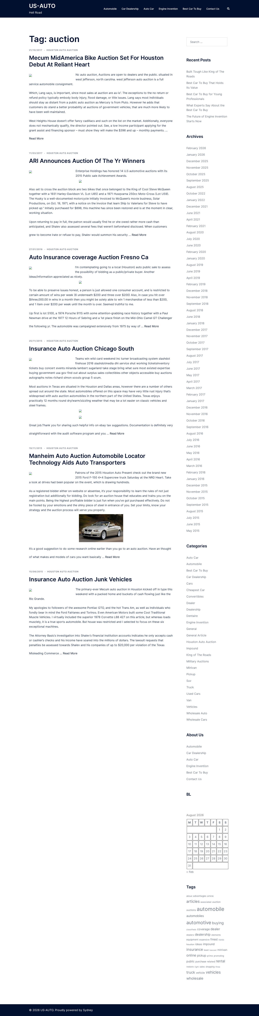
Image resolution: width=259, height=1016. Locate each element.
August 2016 (194, 433)
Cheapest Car (195, 590)
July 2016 (192, 440)
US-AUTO (42, 5)
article (210, 896)
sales (202, 966)
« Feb (190, 872)
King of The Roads (198, 655)
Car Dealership (130, 8)
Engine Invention (168, 8)
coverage (203, 929)
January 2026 (195, 154)
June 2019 (193, 271)
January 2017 (195, 401)
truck (190, 972)
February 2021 (195, 226)
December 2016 (197, 407)
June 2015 (193, 524)
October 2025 (195, 174)
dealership (203, 934)
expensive (204, 939)
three (217, 967)
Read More (36, 138)
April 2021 (193, 219)
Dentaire (192, 616)
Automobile (110, 8)
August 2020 (195, 232)
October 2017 (195, 342)
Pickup (190, 674)
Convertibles (195, 596)
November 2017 (197, 336)
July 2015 (192, 517)
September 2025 (197, 180)
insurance (194, 949)
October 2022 (195, 193)
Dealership (193, 609)
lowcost (213, 950)
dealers (190, 935)
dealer (215, 929)
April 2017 (193, 381)
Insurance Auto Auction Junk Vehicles (80, 579)
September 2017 (197, 349)
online (191, 955)
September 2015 (197, 504)
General (191, 629)
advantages (199, 895)
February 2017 (195, 394)
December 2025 (197, 161)
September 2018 (197, 303)
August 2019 (194, 265)
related (211, 961)
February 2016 (195, 472)
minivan (222, 949)
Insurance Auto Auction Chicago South (81, 348)
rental (220, 961)
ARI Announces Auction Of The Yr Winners (87, 160)
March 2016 (194, 466)
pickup (201, 955)
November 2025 (197, 167)
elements (216, 935)
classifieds (191, 929)
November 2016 (197, 414)
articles (193, 901)
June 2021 (193, 213)
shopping (210, 966)
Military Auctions (197, 661)
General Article (196, 635)
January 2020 (195, 258)
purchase (200, 961)
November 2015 (197, 491)
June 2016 (193, 446)
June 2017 (193, 368)
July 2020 (193, 239)
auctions (191, 910)
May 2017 (192, 375)
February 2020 (196, 252)
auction (216, 901)
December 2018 (197, 290)
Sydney (88, 1010)
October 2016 (195, 420)
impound (209, 944)
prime (210, 955)
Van (188, 700)
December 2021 (197, 206)
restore (190, 966)
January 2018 (195, 323)
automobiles (195, 916)
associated (206, 902)
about (189, 896)
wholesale (194, 978)
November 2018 (197, 297)
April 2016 (193, 459)
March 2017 (194, 388)
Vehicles (191, 706)
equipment (192, 939)
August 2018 (194, 310)
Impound (192, 648)
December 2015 (197, 485)
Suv (188, 680)
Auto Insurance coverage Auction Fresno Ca (88, 257)
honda (221, 940)
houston (190, 944)
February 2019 (195, 284)
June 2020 (193, 245)
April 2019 (193, 278)
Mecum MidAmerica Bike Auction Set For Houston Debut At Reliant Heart (96, 61)
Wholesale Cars (196, 719)
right (197, 967)
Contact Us (212, 8)
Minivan (191, 667)
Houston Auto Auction (62, 50)
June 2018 (193, 316)
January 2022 (195, 200)
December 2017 (196, 329)
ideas (198, 944)
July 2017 (192, 362)
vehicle (200, 972)
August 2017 (194, 355)
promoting (219, 955)
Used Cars (193, 693)
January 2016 (195, 479)
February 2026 (196, 148)
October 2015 (195, 498)
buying (218, 923)
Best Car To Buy (192, 8)
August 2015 (194, 511)
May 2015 (192, 530)
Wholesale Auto (196, 713)
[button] (228, 8)
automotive (198, 922)
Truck (190, 687)
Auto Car (149, 8)
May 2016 (192, 453)
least (206, 950)
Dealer (190, 603)
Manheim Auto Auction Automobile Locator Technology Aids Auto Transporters (87, 459)
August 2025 (195, 187)
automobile (210, 909)
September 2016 (197, 427)
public (190, 961)
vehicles (213, 972)
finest (214, 939)
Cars (189, 583)
